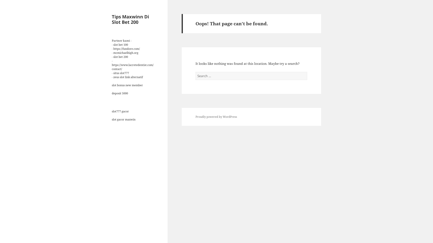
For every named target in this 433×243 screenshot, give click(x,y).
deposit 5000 (120, 93)
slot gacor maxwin (123, 119)
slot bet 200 (120, 57)
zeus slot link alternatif (128, 77)
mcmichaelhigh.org (125, 53)
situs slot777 (121, 73)
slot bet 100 (120, 45)
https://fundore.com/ (126, 49)
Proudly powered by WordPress (216, 117)
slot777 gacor (120, 111)
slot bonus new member (127, 85)
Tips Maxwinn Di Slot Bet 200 (130, 19)
